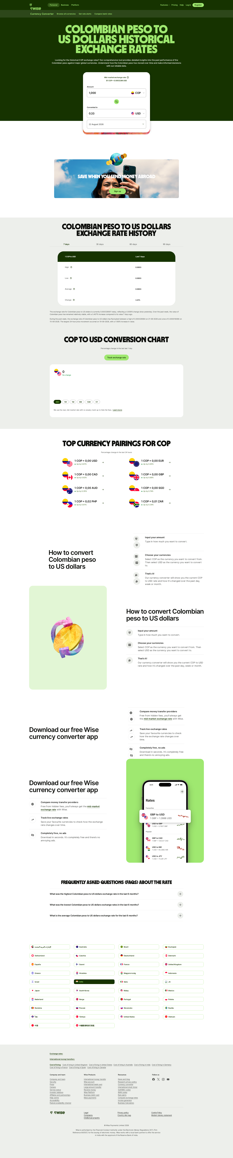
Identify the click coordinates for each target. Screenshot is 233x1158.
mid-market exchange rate (158, 718)
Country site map (124, 1115)
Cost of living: (55, 1065)
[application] (72, 388)
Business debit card (91, 1095)
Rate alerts (122, 1095)
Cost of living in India (142, 1065)
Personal (53, 5)
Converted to (92, 107)
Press (52, 1084)
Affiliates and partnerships (60, 1095)
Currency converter (125, 1084)
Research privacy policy (127, 1082)
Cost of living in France (59, 1067)
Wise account (89, 1082)
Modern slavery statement (161, 1115)
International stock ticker (127, 1087)
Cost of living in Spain (77, 1067)
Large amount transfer (92, 1087)
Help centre (54, 1098)
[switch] (116, 101)
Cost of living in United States (100, 1065)
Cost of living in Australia (123, 1065)
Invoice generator (125, 1100)
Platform (75, 5)
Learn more (117, 410)
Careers (53, 1087)
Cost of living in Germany (161, 1065)
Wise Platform (89, 1092)
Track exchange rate (116, 357)
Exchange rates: (56, 1054)
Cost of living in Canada (96, 1067)
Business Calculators (126, 1103)
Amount (90, 87)
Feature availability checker (60, 1103)
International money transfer (95, 1079)
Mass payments (90, 1098)
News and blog (124, 1079)
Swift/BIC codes (124, 1090)
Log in (188, 5)
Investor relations (56, 1092)
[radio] (65, 402)
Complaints (88, 1115)
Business (65, 5)
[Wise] (36, 5)
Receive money (90, 1090)
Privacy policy (123, 1112)
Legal (86, 1112)
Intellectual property (92, 1118)
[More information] (71, 267)
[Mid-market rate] (128, 77)
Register (198, 5)
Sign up (117, 191)
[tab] (66, 244)
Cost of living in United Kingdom (74, 1065)
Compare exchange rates (128, 1098)
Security (53, 1082)
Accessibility (54, 1100)
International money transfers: (62, 1059)
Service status (55, 1090)
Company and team (57, 1079)
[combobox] (137, 92)
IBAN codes (122, 1092)
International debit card (93, 1084)
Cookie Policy (156, 1112)
